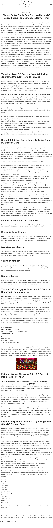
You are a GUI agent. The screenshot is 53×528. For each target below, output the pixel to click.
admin (30, 12)
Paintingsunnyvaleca (26, 1)
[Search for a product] (2, 4)
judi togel (31, 383)
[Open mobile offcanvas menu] (51, 4)
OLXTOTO (13, 521)
